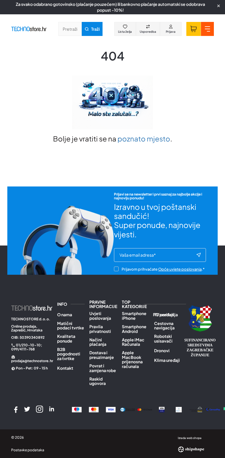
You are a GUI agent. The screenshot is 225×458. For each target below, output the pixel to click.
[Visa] (110, 409)
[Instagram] (39, 409)
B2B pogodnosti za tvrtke (68, 354)
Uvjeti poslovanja (100, 315)
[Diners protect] (178, 409)
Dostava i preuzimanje (101, 355)
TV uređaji (164, 314)
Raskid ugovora (97, 381)
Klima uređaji (167, 360)
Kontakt (65, 368)
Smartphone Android (134, 328)
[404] (212, 409)
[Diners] (127, 409)
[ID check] (144, 409)
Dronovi (162, 350)
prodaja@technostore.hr (32, 361)
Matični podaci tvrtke (70, 325)
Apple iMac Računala (133, 342)
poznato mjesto (143, 138)
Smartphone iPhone (134, 315)
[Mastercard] (93, 409)
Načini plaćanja (97, 342)
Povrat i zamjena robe (102, 368)
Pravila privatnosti (100, 328)
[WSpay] (195, 409)
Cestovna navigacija (164, 325)
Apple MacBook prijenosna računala (132, 359)
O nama (64, 314)
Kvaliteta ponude (66, 338)
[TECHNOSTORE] (28, 29)
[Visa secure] (161, 409)
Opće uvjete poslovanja (180, 269)
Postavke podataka (27, 450)
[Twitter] (27, 409)
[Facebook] (15, 409)
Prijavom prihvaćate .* (163, 269)
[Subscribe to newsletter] (198, 255)
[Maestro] (76, 409)
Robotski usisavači (163, 338)
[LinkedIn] (51, 409)
